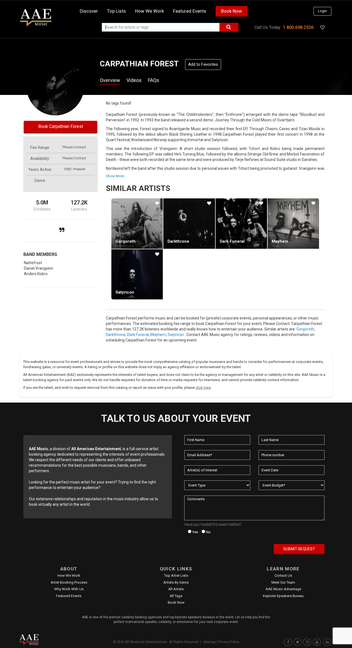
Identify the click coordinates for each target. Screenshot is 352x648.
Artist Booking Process (69, 582)
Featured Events (189, 11)
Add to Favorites (203, 64)
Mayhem (280, 241)
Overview (110, 80)
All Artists (176, 589)
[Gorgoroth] (137, 223)
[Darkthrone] (189, 223)
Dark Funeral (232, 241)
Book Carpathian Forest (60, 126)
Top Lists (116, 11)
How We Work (68, 575)
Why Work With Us (69, 589)
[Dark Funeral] (241, 223)
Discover (89, 11)
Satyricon (125, 292)
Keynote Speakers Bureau (283, 596)
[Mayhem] (293, 223)
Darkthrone (178, 241)
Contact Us (283, 575)
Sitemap (209, 642)
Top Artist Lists (176, 575)
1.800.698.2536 (298, 27)
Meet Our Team (283, 582)
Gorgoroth (126, 241)
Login (322, 11)
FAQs (153, 80)
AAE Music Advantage (283, 589)
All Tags (176, 596)
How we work (149, 11)
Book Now (231, 11)
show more (115, 176)
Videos (134, 80)
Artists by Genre (176, 582)
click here (203, 387)
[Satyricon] (137, 274)
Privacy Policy (228, 642)
